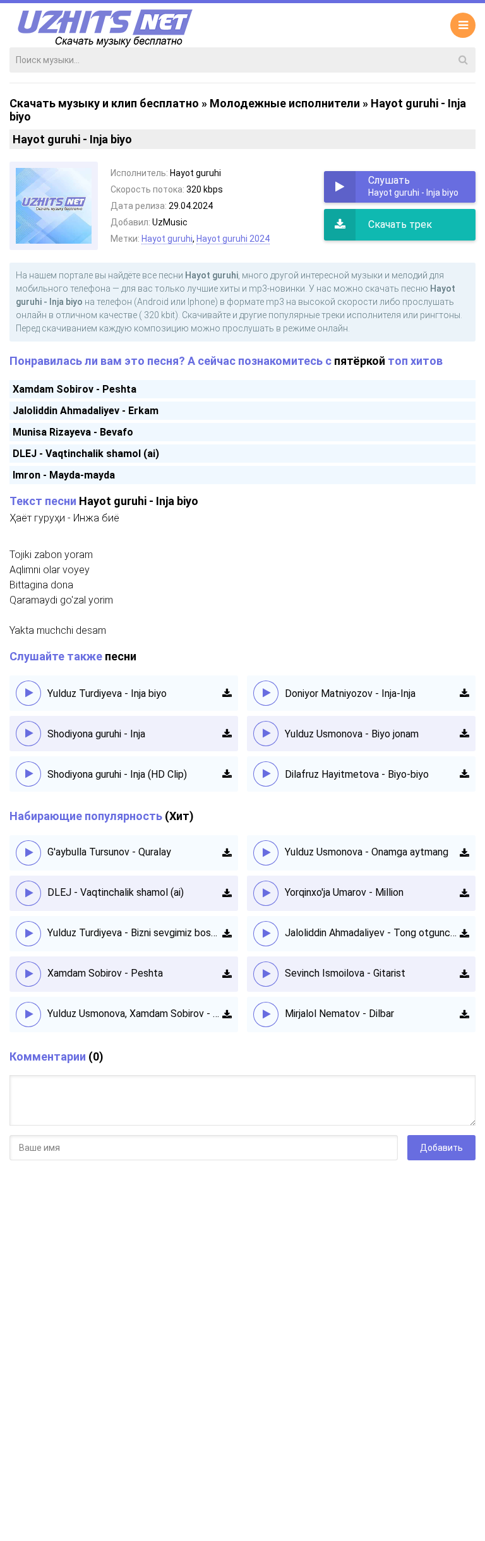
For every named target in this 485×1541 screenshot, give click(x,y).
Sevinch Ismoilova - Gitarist (345, 973)
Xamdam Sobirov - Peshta (74, 389)
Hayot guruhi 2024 (233, 239)
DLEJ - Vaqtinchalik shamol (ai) (86, 454)
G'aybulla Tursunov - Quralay (109, 852)
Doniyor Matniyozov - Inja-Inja (350, 693)
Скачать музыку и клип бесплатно (104, 103)
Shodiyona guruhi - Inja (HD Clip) (117, 774)
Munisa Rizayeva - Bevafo (73, 432)
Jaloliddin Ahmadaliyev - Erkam (86, 411)
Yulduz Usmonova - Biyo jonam (352, 734)
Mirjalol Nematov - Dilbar (339, 1014)
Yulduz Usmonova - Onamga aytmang (366, 852)
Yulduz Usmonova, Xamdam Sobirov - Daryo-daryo (134, 1014)
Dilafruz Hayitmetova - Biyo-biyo (357, 774)
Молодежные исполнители (285, 103)
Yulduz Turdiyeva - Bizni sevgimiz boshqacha (134, 933)
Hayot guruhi (167, 239)
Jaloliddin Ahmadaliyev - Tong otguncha (372, 933)
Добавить (441, 1148)
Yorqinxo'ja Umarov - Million (344, 892)
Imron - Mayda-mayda (64, 475)
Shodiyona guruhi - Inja (96, 734)
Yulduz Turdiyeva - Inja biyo (107, 693)
